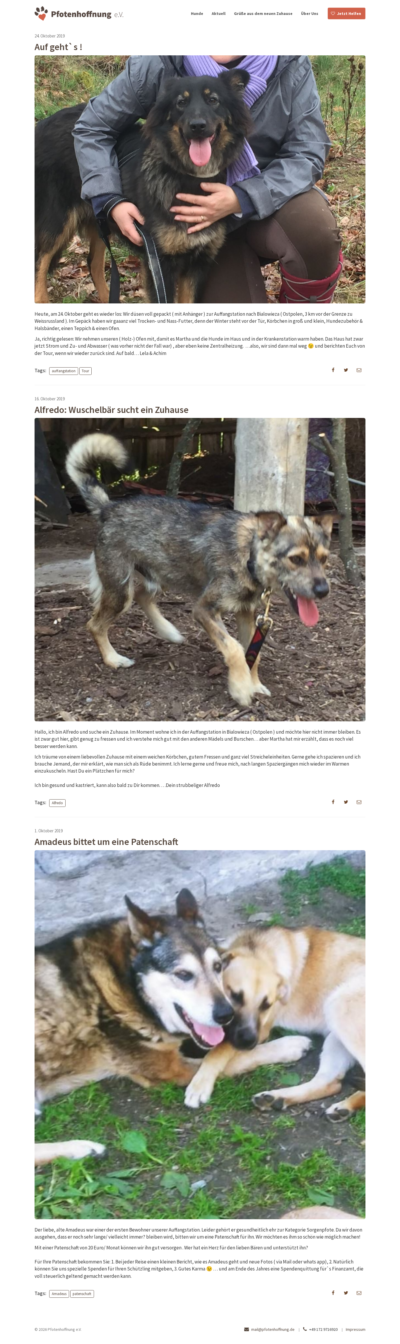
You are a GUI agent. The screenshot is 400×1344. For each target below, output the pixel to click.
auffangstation (64, 370)
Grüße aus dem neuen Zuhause (263, 13)
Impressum (355, 1329)
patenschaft (82, 1293)
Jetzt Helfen (349, 13)
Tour (85, 370)
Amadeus (59, 1293)
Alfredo (57, 802)
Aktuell (218, 13)
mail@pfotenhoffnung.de (273, 1329)
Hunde (197, 13)
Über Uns (309, 13)
